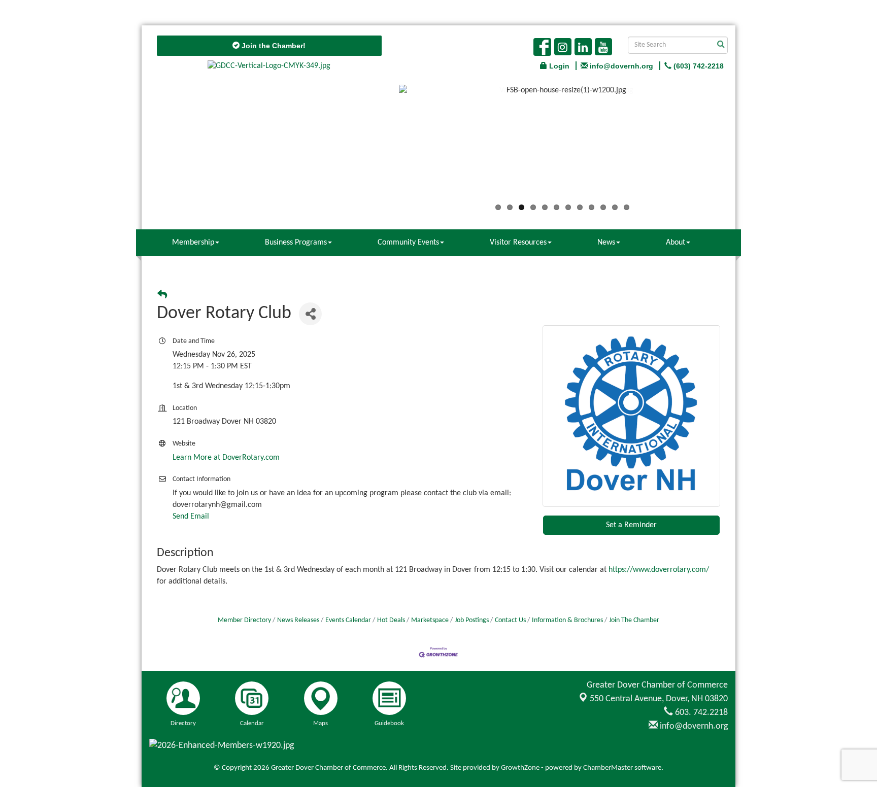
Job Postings (472, 620)
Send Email (191, 516)
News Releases (298, 620)
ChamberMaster (608, 768)
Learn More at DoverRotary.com (226, 458)
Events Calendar (348, 620)
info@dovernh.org (693, 726)
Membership (193, 242)
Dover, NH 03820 (659, 699)
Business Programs (296, 242)
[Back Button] (162, 295)
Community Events (408, 242)
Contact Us (510, 620)
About (675, 242)
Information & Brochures (567, 620)
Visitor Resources (518, 242)
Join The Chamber (634, 620)
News (606, 242)
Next (741, 145)
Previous (384, 145)
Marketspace (430, 620)
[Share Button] (310, 313)
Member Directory (244, 620)
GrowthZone (520, 768)
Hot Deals (391, 620)
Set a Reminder (631, 525)
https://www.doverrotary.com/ (659, 570)
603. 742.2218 (700, 712)
